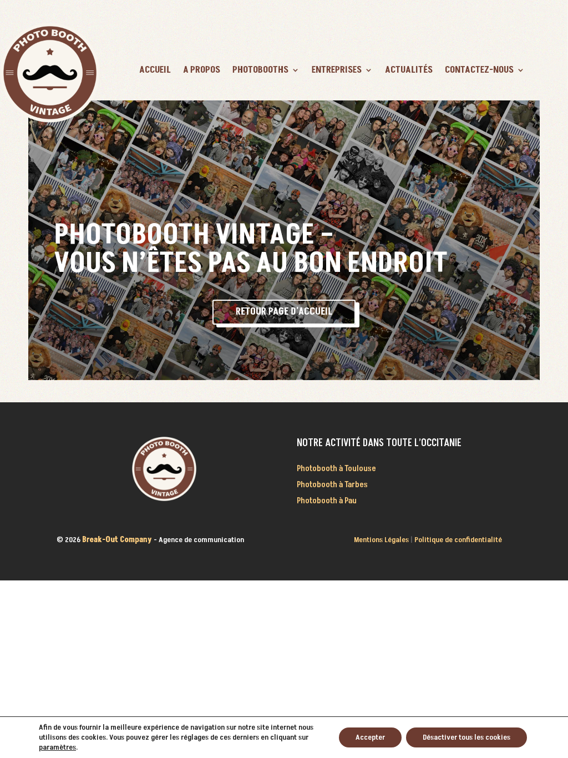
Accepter (370, 737)
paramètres (57, 747)
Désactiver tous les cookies (466, 737)
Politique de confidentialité (458, 539)
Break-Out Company (118, 539)
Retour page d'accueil (284, 312)
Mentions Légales (381, 539)
